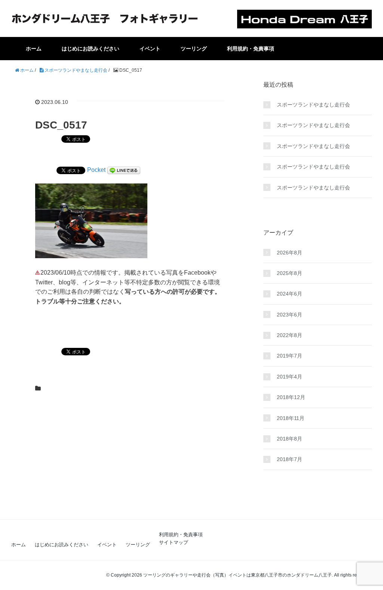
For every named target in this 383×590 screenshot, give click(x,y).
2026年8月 (289, 253)
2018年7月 (289, 459)
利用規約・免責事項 (250, 49)
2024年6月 (289, 294)
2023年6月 (289, 315)
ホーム (34, 49)
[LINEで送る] (123, 170)
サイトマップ (173, 542)
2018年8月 (289, 439)
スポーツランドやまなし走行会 (313, 105)
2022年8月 (289, 335)
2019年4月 (289, 377)
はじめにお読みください (90, 49)
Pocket (96, 170)
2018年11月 (290, 418)
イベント (150, 49)
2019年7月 (289, 356)
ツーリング (194, 49)
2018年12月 (291, 397)
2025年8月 (289, 273)
